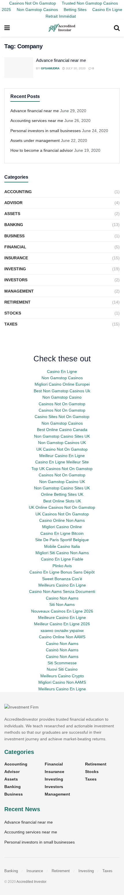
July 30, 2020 (75, 68)
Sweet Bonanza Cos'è (62, 578)
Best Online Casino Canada (62, 429)
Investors (15, 280)
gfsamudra (50, 68)
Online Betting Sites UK (62, 494)
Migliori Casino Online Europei (62, 384)
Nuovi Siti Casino (62, 669)
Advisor (13, 202)
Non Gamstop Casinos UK (62, 442)
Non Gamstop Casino (62, 397)
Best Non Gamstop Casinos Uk (62, 391)
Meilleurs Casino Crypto (62, 676)
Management (19, 291)
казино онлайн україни (62, 630)
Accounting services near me (36, 120)
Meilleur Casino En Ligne (62, 455)
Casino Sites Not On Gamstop (62, 416)
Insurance (16, 258)
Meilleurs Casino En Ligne (62, 585)
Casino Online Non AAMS (62, 637)
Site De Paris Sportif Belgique (62, 539)
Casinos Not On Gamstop (62, 404)
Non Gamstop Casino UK (62, 481)
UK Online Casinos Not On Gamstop (62, 507)
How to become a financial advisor (41, 150)
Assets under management (35, 140)
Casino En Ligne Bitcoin (62, 533)
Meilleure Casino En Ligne (62, 617)
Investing (15, 269)
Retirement (17, 302)
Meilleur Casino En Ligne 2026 (62, 624)
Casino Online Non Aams (62, 520)
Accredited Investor (31, 882)
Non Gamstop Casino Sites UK (62, 436)
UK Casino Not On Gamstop (62, 449)
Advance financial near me (61, 60)
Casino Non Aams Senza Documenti (62, 591)
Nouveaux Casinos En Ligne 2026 (62, 611)
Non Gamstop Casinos (37, 9)
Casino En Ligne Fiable (62, 559)
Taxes (10, 324)
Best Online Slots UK (62, 501)
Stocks (12, 313)
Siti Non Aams (62, 604)
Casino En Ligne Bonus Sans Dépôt (62, 572)
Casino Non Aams (62, 598)
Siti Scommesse (62, 663)
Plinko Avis (62, 565)
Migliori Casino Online (62, 526)
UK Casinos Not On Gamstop (62, 514)
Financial (15, 247)
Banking (13, 224)
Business (14, 236)
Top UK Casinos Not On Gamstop (62, 468)
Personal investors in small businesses (45, 130)
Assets (12, 213)
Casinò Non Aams (62, 650)
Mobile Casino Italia (62, 546)
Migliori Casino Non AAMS (62, 682)
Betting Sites (75, 9)
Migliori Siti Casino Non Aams (62, 552)
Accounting (18, 191)
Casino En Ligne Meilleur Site (62, 462)
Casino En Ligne (62, 371)
